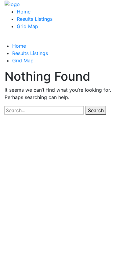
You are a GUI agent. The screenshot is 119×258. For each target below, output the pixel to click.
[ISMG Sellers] (12, 4)
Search (96, 110)
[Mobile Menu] (6, 38)
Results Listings (34, 19)
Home (24, 12)
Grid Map (27, 26)
